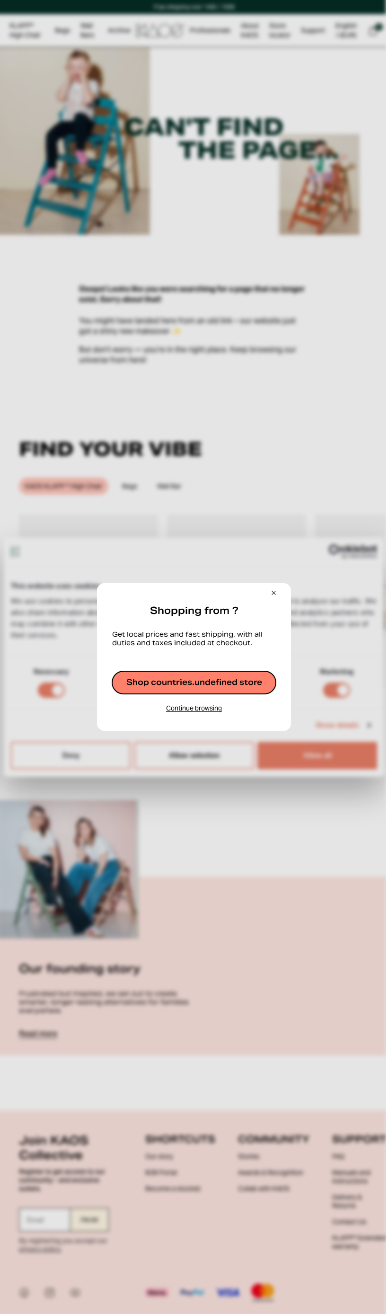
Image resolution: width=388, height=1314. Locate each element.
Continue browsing (194, 708)
